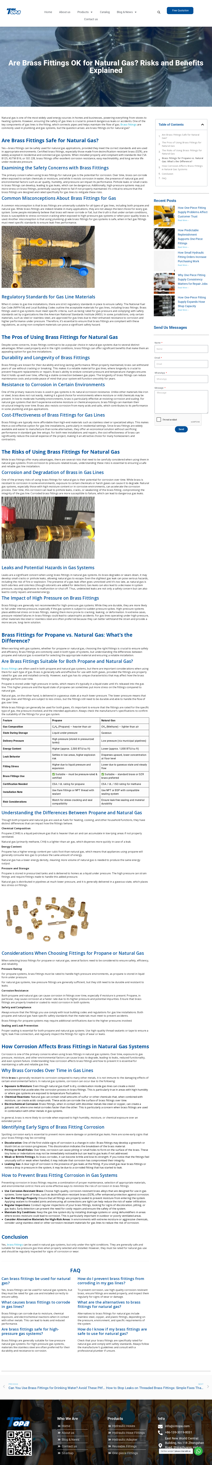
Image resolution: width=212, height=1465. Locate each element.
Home (48, 12)
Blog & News (125, 12)
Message (159, 388)
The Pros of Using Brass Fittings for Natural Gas (181, 144)
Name (158, 343)
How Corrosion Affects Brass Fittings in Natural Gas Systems (182, 167)
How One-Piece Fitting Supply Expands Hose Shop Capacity (192, 302)
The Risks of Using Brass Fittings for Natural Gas (182, 152)
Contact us (91, 19)
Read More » (183, 220)
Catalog (105, 12)
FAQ (164, 178)
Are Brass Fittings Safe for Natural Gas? (180, 136)
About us (64, 12)
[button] (202, 124)
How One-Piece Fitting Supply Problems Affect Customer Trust (192, 212)
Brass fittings (128, 124)
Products (83, 12)
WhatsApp (160, 373)
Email (157, 358)
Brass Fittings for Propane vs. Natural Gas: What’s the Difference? (182, 159)
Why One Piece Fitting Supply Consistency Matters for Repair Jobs (193, 279)
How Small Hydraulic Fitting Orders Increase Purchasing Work (192, 257)
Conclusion (167, 173)
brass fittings (15, 1244)
